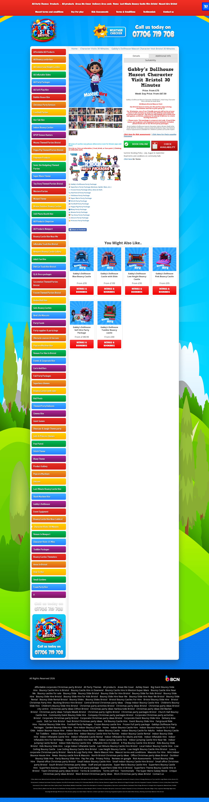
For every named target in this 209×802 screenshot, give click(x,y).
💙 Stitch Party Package (78, 201)
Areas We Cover (83, 4)
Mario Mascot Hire (103, 752)
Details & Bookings (81, 290)
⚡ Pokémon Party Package (79, 195)
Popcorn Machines (41, 473)
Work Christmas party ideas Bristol (132, 773)
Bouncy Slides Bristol (96, 699)
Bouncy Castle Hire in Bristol (54, 690)
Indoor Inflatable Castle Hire (54, 736)
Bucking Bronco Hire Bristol (67, 702)
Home (116, 4)
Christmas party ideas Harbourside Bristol (112, 708)
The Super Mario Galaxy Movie (151, 770)
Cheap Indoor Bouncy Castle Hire (142, 702)
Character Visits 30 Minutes (46, 526)
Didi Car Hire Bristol (54, 721)
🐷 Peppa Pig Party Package (79, 207)
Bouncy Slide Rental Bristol (54, 699)
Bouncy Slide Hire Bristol (49, 696)
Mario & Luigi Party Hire (79, 752)
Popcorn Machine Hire (43, 345)
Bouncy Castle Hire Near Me (45, 236)
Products (54, 4)
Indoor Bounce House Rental (81, 730)
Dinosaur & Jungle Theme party (47, 428)
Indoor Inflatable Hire (155, 736)
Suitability (150, 60)
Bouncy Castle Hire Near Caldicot (48, 519)
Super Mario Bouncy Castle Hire (130, 764)
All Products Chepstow (43, 221)
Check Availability (167, 146)
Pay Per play (77, 12)
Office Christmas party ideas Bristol (149, 755)
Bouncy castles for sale (49, 693)
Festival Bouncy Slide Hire (52, 724)
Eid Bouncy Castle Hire (115, 721)
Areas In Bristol (40, 564)
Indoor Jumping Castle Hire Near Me (148, 739)
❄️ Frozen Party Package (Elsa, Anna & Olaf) (85, 190)
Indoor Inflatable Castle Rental (87, 736)
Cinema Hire (38, 413)
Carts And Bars (39, 368)
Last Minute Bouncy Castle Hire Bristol (138, 4)
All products (68, 4)
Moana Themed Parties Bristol (47, 142)
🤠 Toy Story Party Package (79, 215)
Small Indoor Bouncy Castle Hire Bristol (132, 761)
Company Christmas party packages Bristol (110, 715)
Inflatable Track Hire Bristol (45, 244)
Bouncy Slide (69, 693)
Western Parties (40, 191)
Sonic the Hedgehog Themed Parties (46, 167)
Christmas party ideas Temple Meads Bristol (62, 711)
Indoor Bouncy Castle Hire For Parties (99, 733)
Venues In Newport (41, 534)
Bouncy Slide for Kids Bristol (147, 693)
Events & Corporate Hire (44, 360)
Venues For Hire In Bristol (44, 353)
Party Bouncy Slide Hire (67, 758)
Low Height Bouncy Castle (112, 749)
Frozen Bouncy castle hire (107, 724)
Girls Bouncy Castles (42, 308)
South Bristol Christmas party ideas (67, 764)
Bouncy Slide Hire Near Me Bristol (146, 696)
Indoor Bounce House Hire (50, 730)
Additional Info (163, 55)
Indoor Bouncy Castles (43, 127)
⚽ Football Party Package (79, 204)
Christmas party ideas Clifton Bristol (69, 708)
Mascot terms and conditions (49, 12)
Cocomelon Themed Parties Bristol (45, 283)
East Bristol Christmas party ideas (84, 721)
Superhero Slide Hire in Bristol (116, 767)
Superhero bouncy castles (53, 767)
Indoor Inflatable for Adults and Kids (123, 736)
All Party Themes (40, 4)
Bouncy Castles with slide (44, 390)
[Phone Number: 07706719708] (153, 35)
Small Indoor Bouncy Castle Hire (94, 761)
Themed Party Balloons (43, 406)
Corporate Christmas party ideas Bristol (101, 718)
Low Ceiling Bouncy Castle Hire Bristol (77, 749)
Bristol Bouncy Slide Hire (156, 699)
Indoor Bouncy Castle (109, 730)
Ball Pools (37, 398)
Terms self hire (111, 770)
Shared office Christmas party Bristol (56, 761)
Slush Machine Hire (41, 496)
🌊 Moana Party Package (78, 212)
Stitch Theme (39, 451)
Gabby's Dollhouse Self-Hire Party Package (82, 330)
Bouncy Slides (76, 699)
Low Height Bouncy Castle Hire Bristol (147, 749)
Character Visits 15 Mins (44, 541)
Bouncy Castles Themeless (45, 556)
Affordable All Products (44, 52)
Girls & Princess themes (44, 436)
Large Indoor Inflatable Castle (79, 746)
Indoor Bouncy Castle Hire (64, 733)
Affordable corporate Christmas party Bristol (58, 687)
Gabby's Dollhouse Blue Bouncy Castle (81, 275)
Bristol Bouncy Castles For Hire (125, 699)
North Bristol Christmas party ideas (110, 755)
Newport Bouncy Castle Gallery (47, 251)
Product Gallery (40, 466)
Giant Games (39, 421)
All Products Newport (43, 229)
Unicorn (36, 481)
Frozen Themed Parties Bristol (47, 292)
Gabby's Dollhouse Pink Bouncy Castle (164, 275)
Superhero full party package (83, 767)
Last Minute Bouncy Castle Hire (47, 489)
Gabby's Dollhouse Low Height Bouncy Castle (136, 276)
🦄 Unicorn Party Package (78, 218)
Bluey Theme (39, 458)
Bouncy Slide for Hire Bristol (115, 693)
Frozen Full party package (136, 724)
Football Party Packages (79, 724)
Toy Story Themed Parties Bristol (48, 183)
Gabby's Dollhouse (41, 504)
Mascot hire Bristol (168, 4)
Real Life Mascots (41, 315)
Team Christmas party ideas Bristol (59, 770)
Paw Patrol (38, 443)
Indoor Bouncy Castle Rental (135, 733)
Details (136, 55)
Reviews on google (121, 758)
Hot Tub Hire (39, 119)
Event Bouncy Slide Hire (141, 721)
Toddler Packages (41, 549)
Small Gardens (39, 579)
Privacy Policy (103, 758)
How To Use (38, 572)
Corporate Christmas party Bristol (60, 718)
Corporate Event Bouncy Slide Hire (142, 718)
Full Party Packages (42, 375)
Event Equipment (40, 511)
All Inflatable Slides (42, 74)
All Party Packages (41, 82)
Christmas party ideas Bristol (131, 705)
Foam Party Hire (40, 587)
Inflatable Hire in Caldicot (106, 742)
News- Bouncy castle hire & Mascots (71, 755)
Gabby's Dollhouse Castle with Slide (109, 275)
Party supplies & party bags (45, 330)
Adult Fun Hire (39, 259)
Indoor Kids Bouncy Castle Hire (75, 742)
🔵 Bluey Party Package (78, 209)
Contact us (168, 12)
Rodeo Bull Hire (40, 300)
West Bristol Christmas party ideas (94, 773)
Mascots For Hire (156, 752)
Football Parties (40, 112)
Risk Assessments (100, 12)
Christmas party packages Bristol (138, 711)
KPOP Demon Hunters (43, 135)
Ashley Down (142, 687)
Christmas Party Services (44, 104)
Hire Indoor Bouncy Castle (87, 727)
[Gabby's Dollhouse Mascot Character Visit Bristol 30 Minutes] (96, 80)
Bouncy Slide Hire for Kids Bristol (80, 696)
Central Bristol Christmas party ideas (103, 702)
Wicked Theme (39, 198)
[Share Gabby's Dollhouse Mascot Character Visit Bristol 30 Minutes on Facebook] (96, 229)
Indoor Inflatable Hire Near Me (81, 739)
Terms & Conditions (125, 12)
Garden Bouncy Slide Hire (58, 727)
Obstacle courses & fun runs (46, 338)
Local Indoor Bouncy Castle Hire (155, 746)
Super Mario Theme (42, 176)
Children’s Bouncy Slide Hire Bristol (59, 705)
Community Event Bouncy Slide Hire (67, 715)
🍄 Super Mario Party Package (80, 198)
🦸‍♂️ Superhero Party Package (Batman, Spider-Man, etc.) (90, 187)
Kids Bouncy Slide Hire (51, 746)
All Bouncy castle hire (43, 59)
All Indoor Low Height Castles (46, 67)
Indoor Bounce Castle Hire (124, 727)
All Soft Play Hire (41, 89)
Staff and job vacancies (100, 764)
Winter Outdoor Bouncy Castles (47, 206)
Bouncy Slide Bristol (88, 693)
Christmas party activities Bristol (97, 705)
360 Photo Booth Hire (43, 213)
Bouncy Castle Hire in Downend (87, 690)
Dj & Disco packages (42, 274)
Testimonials (149, 12)
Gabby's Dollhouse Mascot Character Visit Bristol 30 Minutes (143, 48)
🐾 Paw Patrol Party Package (80, 193)
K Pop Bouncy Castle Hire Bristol (138, 742)
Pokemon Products (41, 157)
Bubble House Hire (41, 97)
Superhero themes (41, 383)
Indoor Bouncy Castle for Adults (138, 730)
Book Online (140, 144)
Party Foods (38, 323)
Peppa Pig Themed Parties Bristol (48, 150)
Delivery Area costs (102, 4)
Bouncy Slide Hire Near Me (113, 696)
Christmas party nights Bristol (104, 711)
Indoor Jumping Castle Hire (113, 739)
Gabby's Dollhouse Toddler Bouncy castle (109, 330)
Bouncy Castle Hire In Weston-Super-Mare (127, 690)
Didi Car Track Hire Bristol (44, 266)
